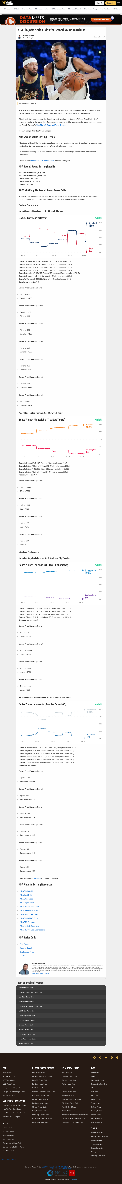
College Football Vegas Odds (13, 1088)
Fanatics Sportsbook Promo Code (30, 992)
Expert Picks (7, 1128)
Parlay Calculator (97, 1133)
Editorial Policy (96, 1118)
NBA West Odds (26, 899)
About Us (94, 1088)
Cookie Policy (96, 1115)
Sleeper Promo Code (26, 1025)
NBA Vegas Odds (9, 1080)
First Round (24, 944)
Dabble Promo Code (69, 1092)
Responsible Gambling (99, 1084)
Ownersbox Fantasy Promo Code (73, 1118)
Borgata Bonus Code (26, 1029)
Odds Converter (96, 1140)
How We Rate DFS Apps (11, 1117)
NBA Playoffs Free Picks (29, 907)
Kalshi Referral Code (26, 1043)
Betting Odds (7, 1072)
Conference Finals (27, 952)
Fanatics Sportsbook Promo (42, 1076)
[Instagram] (117, 1057)
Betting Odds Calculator (99, 1136)
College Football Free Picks (12, 1143)
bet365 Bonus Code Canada (42, 1118)
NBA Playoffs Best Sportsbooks (32, 930)
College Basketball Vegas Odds (14, 1092)
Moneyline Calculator (98, 1152)
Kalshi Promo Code (68, 1111)
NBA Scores (117, 9)
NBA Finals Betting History (30, 926)
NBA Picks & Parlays (91, 9)
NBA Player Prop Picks (29, 914)
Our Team (94, 1092)
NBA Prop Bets (105, 9)
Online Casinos (96, 1122)
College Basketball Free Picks (13, 1147)
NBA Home (6, 9)
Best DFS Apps (67, 1072)
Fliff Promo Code (68, 1088)
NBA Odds (16, 9)
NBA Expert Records (74, 9)
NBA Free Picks (8, 1135)
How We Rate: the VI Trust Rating (14, 1105)
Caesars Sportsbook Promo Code (30, 1006)
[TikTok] (112, 1057)
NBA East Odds (26, 895)
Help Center (95, 1095)
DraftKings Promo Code (27, 1034)
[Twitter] (100, 1057)
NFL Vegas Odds (9, 1076)
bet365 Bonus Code (26, 988)
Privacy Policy (96, 1099)
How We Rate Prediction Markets (14, 1113)
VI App (93, 1076)
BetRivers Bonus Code (40, 1103)
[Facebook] (94, 1057)
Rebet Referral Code (69, 1107)
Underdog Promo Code (27, 1015)
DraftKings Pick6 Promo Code (72, 1122)
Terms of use (95, 1103)
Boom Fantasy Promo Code (71, 1099)
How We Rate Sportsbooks (12, 1109)
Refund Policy (96, 1107)
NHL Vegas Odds (9, 1095)
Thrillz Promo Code (68, 1084)
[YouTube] (106, 1057)
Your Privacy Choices (8, 1159)
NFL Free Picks (8, 1132)
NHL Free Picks (8, 1151)
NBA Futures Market (41, 9)
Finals (22, 956)
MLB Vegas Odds (9, 1084)
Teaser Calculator (97, 1144)
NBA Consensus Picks (58, 9)
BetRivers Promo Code (27, 1020)
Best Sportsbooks (38, 1072)
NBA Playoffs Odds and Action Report (51, 125)
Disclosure (73, 1180)
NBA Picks (27, 9)
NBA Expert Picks (27, 903)
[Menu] (119, 3)
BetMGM (37, 878)
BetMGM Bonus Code (26, 997)
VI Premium (95, 1072)
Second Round (26, 948)
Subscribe (110, 3)
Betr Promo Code (68, 1095)
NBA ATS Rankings (27, 922)
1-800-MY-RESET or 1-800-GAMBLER (55, 1167)
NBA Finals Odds (26, 891)
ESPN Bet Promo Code (27, 1011)
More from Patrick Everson (40, 974)
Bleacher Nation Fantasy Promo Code (75, 1115)
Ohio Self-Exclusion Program (61, 1169)
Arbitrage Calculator (98, 1156)
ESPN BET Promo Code (40, 1095)
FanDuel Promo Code (26, 1001)
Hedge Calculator (97, 1148)
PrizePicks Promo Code (27, 1039)
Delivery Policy (96, 1111)
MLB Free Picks (8, 1139)
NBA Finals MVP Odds (29, 918)
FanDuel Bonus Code (39, 1084)
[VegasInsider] (2, 1060)
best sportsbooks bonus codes (42, 160)
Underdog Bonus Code (40, 1099)
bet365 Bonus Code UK (40, 1122)
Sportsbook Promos (98, 1080)
